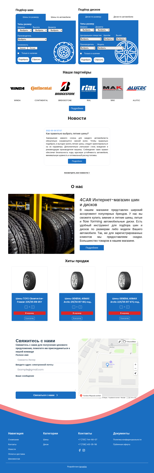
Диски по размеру (93, 16)
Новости (12, 449)
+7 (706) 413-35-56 (87, 444)
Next (150, 90)
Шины (46, 439)
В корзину (29, 313)
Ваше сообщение (25, 375)
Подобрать (23, 59)
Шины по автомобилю (61, 17)
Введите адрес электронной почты (34, 364)
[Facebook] (79, 450)
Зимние (23, 48)
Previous (4, 90)
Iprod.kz (83, 466)
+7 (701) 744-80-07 (87, 439)
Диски (45, 444)
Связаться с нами (43, 395)
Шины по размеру (31, 17)
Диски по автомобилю (123, 16)
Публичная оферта (121, 444)
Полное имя (22, 354)
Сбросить (36, 59)
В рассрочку (30, 318)
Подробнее (77, 108)
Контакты (12, 444)
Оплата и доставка (16, 454)
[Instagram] (83, 450)
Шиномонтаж (14, 458)
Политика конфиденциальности (127, 439)
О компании (13, 439)
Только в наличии (29, 53)
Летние (32, 48)
